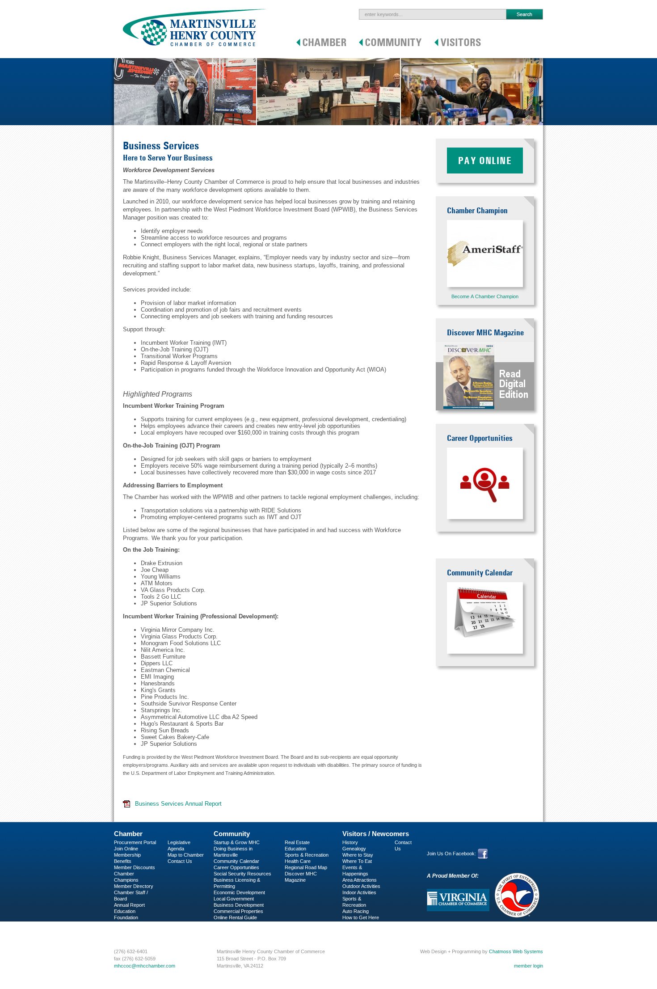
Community (232, 833)
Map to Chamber (186, 855)
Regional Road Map (306, 867)
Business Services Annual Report (178, 803)
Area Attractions (359, 880)
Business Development (239, 905)
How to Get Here (360, 917)
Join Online (126, 848)
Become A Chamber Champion (484, 296)
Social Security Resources (242, 873)
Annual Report (129, 905)
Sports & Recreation (306, 855)
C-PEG (122, 923)
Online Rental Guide (235, 917)
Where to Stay (357, 855)
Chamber (128, 833)
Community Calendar (236, 861)
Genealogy (354, 848)
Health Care (298, 861)
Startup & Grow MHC (237, 842)
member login (528, 965)
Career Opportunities (236, 867)
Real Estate (297, 842)
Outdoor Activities (361, 886)
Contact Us (180, 861)
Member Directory (133, 886)
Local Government (234, 898)
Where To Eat (357, 861)
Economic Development (239, 892)
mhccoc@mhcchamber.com (144, 965)
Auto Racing (355, 911)
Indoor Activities (359, 892)
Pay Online (485, 160)
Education (295, 848)
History (350, 842)
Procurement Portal (135, 842)
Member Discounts (134, 867)
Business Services (134, 930)
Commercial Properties (238, 911)
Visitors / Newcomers (375, 833)
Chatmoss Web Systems (516, 951)
